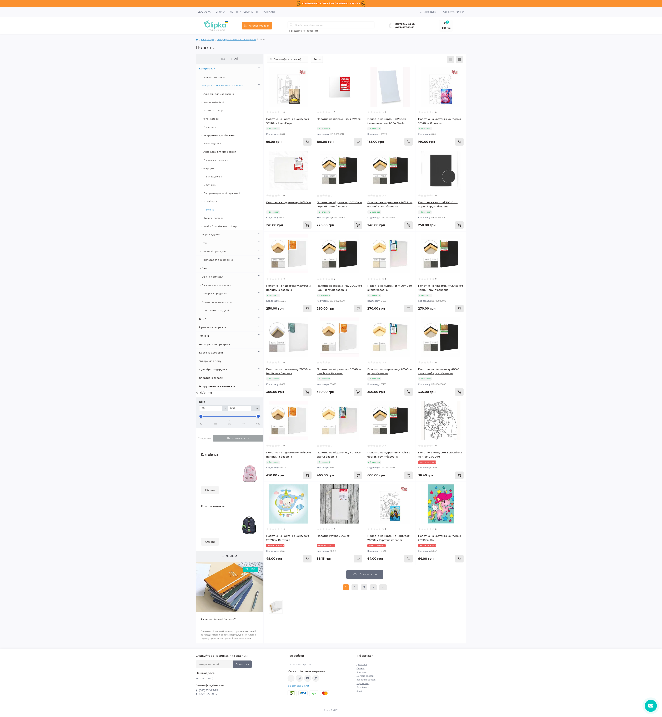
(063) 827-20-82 (404, 27)
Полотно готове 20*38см (333, 535)
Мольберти (210, 201)
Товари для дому (210, 361)
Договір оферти (365, 676)
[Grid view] (459, 59)
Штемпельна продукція (216, 310)
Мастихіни (209, 184)
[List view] (450, 59)
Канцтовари (207, 39)
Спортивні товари (211, 378)
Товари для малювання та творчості (236, 39)
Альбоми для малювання (218, 94)
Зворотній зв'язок (366, 679)
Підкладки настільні (215, 160)
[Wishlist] (306, 79)
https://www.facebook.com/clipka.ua (291, 678)
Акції (359, 691)
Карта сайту (363, 683)
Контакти (269, 12)
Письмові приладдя (214, 251)
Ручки (205, 243)
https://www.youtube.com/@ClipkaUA (307, 678)
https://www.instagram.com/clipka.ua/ (299, 678)
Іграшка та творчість (212, 327)
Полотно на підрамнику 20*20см (339, 119)
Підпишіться (242, 664)
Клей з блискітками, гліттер (220, 226)
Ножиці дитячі (212, 143)
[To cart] (307, 142)
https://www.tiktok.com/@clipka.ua (315, 678)
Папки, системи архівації (217, 302)
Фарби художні (211, 234)
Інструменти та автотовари (217, 386)
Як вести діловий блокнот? (218, 619)
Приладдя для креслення (217, 259)
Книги (203, 318)
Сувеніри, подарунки (213, 369)
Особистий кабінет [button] (453, 12)
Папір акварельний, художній (221, 193)
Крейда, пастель (213, 218)
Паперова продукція (214, 293)
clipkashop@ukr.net (298, 686)
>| (383, 587)
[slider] (201, 416)
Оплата (220, 12)
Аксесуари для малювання (219, 151)
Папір (205, 268)
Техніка (204, 335)
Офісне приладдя (212, 276)
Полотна (208, 209)
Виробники (363, 687)
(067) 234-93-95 (405, 23)
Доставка (204, 12)
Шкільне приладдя (213, 77)
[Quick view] (306, 72)
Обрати (210, 490)
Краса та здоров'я (211, 352)
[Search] (291, 25)
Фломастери (211, 118)
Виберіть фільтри (238, 438)
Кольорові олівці (213, 102)
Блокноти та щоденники (216, 285)
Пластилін (209, 127)
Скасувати (204, 438)
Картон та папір (213, 110)
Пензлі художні (212, 176)
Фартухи (208, 168)
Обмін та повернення (244, 12)
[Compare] (306, 85)
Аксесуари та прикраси (214, 344)
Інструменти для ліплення (219, 135)
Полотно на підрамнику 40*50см (288, 202)
